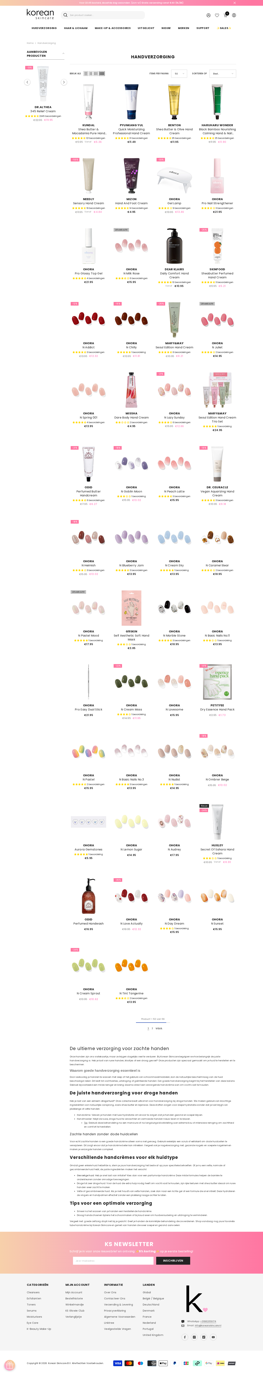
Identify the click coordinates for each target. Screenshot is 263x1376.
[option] (131, 3)
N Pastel (89, 780)
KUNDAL (88, 125)
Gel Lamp (174, 203)
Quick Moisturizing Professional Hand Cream (131, 131)
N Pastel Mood (88, 636)
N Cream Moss (131, 710)
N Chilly (131, 347)
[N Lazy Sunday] (174, 390)
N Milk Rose (131, 273)
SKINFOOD (217, 269)
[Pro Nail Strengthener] (217, 176)
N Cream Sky (174, 565)
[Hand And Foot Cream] (131, 176)
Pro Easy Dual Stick (88, 710)
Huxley (217, 845)
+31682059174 (208, 1321)
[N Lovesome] (174, 682)
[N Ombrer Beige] (217, 752)
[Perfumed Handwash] (88, 896)
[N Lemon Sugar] (131, 822)
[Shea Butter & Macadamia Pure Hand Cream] (88, 102)
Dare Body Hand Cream (131, 418)
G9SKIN (131, 631)
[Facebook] (184, 1337)
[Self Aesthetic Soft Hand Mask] (131, 608)
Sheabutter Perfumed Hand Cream (217, 275)
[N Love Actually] (131, 896)
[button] (64, 84)
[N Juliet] (217, 320)
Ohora (174, 199)
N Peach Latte (174, 492)
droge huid (107, 1100)
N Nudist (174, 780)
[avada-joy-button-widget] (9, 1365)
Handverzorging (47, 43)
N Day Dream (174, 924)
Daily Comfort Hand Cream (174, 275)
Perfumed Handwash (88, 924)
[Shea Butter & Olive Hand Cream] (174, 102)
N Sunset (217, 924)
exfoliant (196, 1141)
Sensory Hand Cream (88, 203)
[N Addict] (88, 320)
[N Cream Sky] (174, 538)
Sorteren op (199, 73)
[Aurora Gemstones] (88, 822)
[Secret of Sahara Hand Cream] (217, 822)
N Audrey (174, 850)
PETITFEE (217, 705)
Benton (174, 125)
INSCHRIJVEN (173, 1261)
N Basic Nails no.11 (217, 636)
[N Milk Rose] (131, 246)
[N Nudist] (174, 752)
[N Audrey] (174, 822)
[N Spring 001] (88, 390)
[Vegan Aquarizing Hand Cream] (217, 464)
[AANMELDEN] (208, 15)
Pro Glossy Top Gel (89, 273)
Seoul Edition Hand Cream (174, 347)
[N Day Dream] (174, 896)
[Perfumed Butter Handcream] (88, 464)
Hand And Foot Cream (131, 203)
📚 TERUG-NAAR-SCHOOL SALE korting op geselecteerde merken (131, 2)
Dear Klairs (174, 269)
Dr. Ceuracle (217, 487)
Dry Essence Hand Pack (217, 710)
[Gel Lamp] (174, 176)
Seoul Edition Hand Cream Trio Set (217, 420)
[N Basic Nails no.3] (131, 752)
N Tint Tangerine (131, 993)
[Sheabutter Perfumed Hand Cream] (217, 246)
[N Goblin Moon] (131, 464)
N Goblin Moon (131, 492)
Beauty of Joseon (45, 107)
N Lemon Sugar (131, 850)
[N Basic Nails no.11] (217, 608)
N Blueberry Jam (131, 565)
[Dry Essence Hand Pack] (217, 682)
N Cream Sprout (88, 993)
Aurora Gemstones (88, 850)
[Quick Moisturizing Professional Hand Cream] (131, 102)
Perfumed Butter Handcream (88, 493)
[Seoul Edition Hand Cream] (174, 320)
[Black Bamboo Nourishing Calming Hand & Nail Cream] (217, 102)
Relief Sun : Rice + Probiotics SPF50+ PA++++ (46, 113)
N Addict (88, 347)
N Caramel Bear (217, 565)
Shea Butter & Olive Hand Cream (174, 131)
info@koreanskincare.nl (208, 1325)
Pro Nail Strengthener (217, 203)
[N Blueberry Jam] (131, 538)
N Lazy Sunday (174, 418)
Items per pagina (159, 73)
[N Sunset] (217, 896)
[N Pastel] (88, 752)
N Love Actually (131, 924)
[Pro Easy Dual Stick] (88, 682)
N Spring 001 (88, 418)
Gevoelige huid (85, 1175)
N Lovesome (174, 710)
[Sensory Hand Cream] (88, 176)
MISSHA (131, 413)
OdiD (88, 487)
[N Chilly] (131, 320)
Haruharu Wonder (217, 125)
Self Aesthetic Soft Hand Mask (131, 638)
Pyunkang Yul (131, 125)
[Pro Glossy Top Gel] (88, 246)
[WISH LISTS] (217, 15)
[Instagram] (194, 1337)
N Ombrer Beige (217, 780)
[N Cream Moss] (131, 682)
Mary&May (174, 343)
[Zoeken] (103, 15)
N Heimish (89, 565)
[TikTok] (203, 1337)
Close (234, 2)
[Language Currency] (234, 15)
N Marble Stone (174, 636)
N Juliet (217, 347)
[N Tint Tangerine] (131, 966)
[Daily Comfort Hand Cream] (174, 246)
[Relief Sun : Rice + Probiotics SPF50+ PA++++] (45, 84)
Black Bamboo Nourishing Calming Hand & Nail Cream (217, 131)
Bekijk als (75, 73)
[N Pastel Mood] (88, 608)
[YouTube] (213, 1337)
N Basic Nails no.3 (131, 780)
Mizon (131, 199)
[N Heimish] (88, 538)
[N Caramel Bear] (217, 538)
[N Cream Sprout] (88, 966)
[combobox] (106, 15)
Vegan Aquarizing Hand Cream (217, 493)
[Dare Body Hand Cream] (131, 390)
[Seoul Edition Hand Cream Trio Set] (217, 390)
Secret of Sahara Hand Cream (217, 851)
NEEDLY (88, 199)
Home (30, 43)
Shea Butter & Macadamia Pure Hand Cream (88, 131)
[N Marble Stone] (174, 608)
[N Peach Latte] (174, 464)
